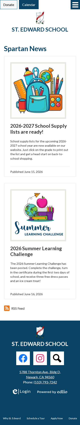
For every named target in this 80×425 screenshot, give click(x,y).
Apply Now (57, 418)
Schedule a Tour (36, 418)
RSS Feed (18, 308)
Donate (73, 418)
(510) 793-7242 (45, 382)
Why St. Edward (12, 418)
